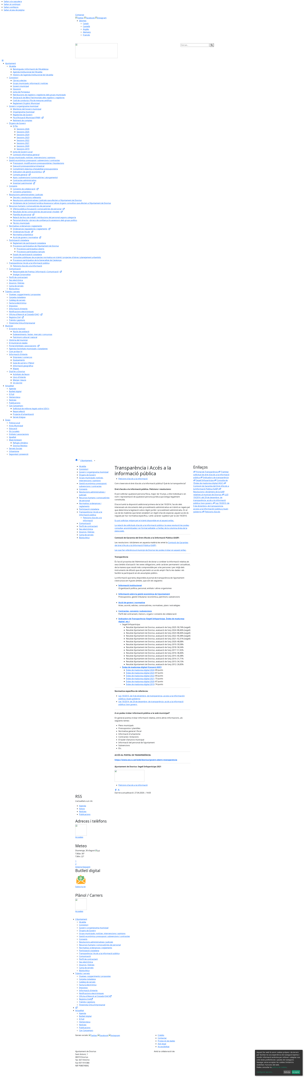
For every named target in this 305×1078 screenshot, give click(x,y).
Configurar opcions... (265, 1072)
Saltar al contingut (12, 4)
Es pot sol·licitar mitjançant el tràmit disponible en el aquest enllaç (144, 520)
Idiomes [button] (82, 20)
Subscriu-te (80, 886)
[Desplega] (95, 460)
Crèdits (161, 1035)
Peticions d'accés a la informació (133, 478)
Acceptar (295, 1072)
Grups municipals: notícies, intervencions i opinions (102, 933)
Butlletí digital (85, 1016)
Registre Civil (85, 999)
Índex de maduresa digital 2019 (140, 684)
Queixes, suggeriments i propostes (95, 976)
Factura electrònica (87, 985)
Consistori (83, 469)
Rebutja (287, 1072)
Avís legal (162, 1043)
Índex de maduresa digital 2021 (140, 678)
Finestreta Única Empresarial (92, 1004)
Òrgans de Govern (87, 475)
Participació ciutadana (89, 509)
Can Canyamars (86, 1030)
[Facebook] (89, 17)
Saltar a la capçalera (13, 1)
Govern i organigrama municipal (93, 472)
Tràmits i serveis (82, 973)
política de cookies (279, 1067)
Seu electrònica (86, 529)
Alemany (87, 32)
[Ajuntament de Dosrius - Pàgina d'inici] (96, 50)
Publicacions (84, 814)
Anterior (79, 867)
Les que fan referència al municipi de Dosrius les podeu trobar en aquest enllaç (150, 550)
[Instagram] (101, 17)
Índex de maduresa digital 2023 (140, 673)
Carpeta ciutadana (87, 979)
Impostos (83, 987)
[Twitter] (79, 17)
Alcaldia (82, 466)
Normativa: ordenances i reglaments (95, 947)
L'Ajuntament (86, 460)
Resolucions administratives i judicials (96, 942)
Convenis (83, 489)
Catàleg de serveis (87, 982)
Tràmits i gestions (87, 1002)
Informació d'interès (88, 990)
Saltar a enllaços (11, 7)
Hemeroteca (84, 1022)
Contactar (79, 14)
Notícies (82, 811)
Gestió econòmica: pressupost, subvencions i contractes (104, 936)
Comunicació (85, 523)
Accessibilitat (163, 1046)
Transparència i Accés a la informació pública (99, 953)
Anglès (86, 29)
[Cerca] (212, 45)
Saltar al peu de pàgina (14, 10)
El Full (81, 1019)
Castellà (86, 26)
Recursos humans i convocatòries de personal (100, 945)
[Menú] (2, 60)
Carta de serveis (86, 534)
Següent (86, 867)
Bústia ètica (84, 537)
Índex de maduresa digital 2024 (140, 670)
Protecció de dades (166, 1041)
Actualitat (79, 1010)
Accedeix (79, 837)
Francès (86, 35)
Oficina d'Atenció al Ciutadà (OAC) (94, 996)
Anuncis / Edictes (86, 532)
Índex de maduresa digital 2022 (140, 675)
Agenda (82, 805)
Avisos (82, 808)
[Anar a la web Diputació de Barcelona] (192, 1065)
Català (86, 23)
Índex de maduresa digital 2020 (140, 681)
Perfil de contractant (88, 526)
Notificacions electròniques (91, 993)
